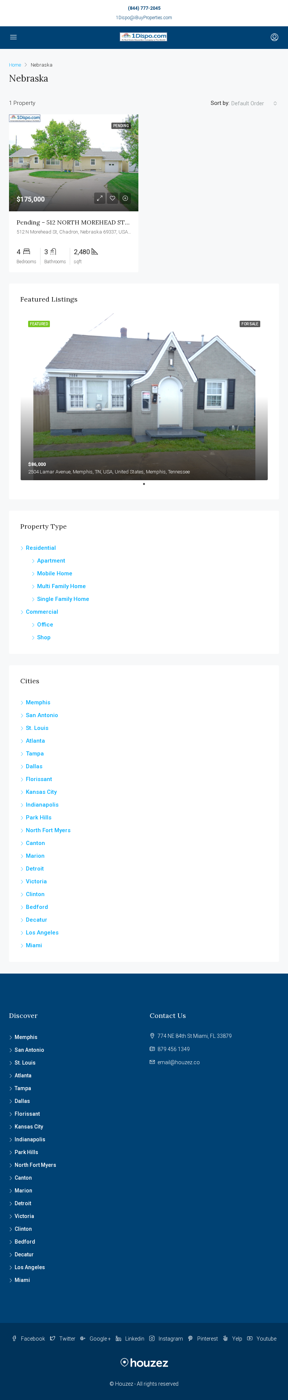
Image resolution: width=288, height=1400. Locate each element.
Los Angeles (42, 932)
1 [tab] (148, 487)
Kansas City (41, 792)
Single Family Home (63, 599)
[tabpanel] (144, 396)
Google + (100, 1339)
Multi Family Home (61, 586)
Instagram (171, 1339)
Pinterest (207, 1339)
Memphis (38, 702)
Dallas (34, 766)
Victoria (36, 881)
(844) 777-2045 (144, 8)
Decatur (36, 919)
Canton (35, 843)
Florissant (39, 779)
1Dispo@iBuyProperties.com (144, 17)
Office (45, 624)
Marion (35, 855)
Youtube (265, 1339)
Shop (44, 637)
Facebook (33, 1339)
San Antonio (42, 715)
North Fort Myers (48, 830)
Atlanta (35, 740)
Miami (34, 945)
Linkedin (135, 1339)
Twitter (67, 1339)
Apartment (51, 560)
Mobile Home (54, 573)
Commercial (42, 611)
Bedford (37, 907)
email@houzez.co (179, 1062)
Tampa (35, 753)
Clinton (35, 894)
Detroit (35, 868)
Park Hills (38, 817)
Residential (41, 548)
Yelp (237, 1339)
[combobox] (254, 103)
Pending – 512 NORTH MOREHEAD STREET (78, 222)
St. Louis (37, 728)
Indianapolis (42, 804)
